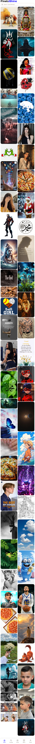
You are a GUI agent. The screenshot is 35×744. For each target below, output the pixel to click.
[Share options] (15, 8)
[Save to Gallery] (15, 11)
